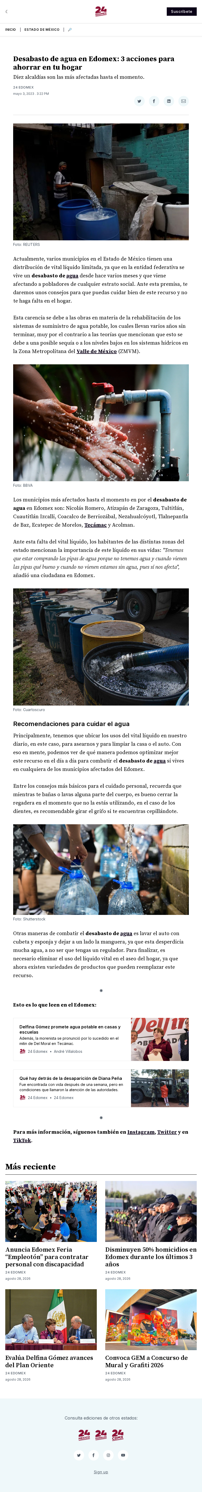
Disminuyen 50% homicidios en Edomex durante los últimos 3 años (151, 1257)
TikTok (22, 1140)
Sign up (101, 1472)
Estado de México (41, 30)
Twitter (167, 1132)
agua (72, 276)
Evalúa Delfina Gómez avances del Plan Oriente (49, 1361)
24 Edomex (23, 87)
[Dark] (7, 11)
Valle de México (97, 351)
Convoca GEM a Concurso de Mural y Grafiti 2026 (146, 1361)
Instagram (141, 1132)
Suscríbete (182, 11)
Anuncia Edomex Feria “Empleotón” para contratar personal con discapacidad (47, 1257)
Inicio (10, 30)
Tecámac (95, 525)
